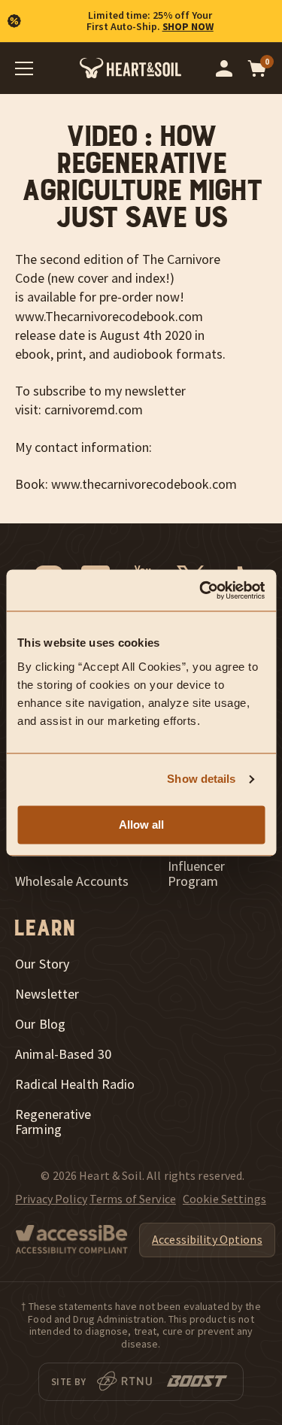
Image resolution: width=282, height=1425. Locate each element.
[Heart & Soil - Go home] (130, 68)
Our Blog (40, 1024)
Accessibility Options (207, 1239)
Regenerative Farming (53, 1122)
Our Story (42, 964)
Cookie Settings (224, 1198)
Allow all (141, 824)
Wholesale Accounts (72, 881)
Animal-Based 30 (63, 1054)
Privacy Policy (51, 1198)
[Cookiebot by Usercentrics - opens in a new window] (201, 590)
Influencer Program (196, 874)
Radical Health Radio (75, 1084)
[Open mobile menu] (24, 68)
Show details (201, 778)
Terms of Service (132, 1198)
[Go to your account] (224, 68)
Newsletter (47, 994)
